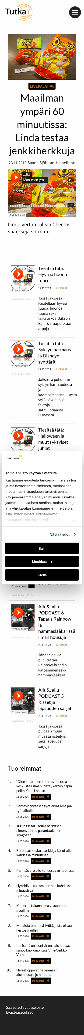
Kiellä (42, 575)
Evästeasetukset (19, 1012)
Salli (42, 548)
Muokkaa (39, 562)
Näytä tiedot (60, 534)
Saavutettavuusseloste (25, 1007)
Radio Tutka (17, 299)
